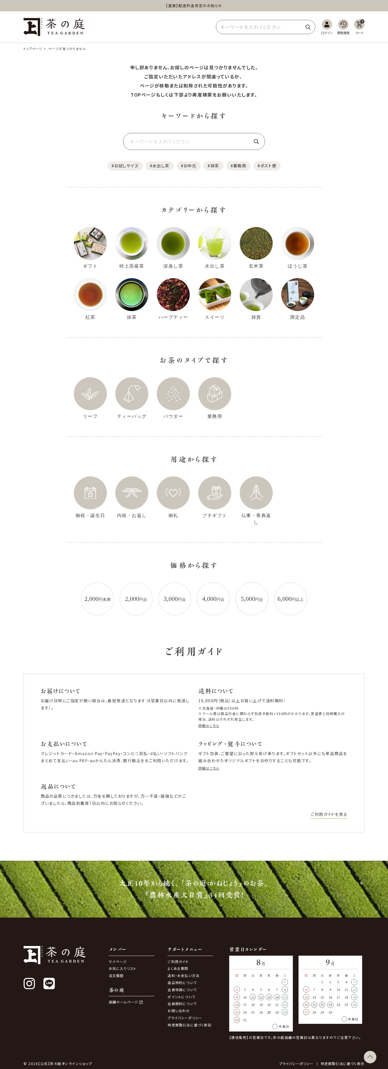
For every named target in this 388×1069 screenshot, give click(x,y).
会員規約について (182, 1003)
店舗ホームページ (123, 1002)
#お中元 (189, 165)
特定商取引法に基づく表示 (342, 1063)
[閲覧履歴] (343, 27)
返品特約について (182, 982)
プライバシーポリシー (185, 1017)
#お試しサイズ (125, 165)
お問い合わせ (179, 1010)
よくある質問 (178, 968)
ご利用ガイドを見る (329, 814)
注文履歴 (116, 975)
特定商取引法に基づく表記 (189, 1024)
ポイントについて (181, 996)
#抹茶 (213, 165)
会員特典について (182, 989)
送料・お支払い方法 (183, 975)
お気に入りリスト (123, 968)
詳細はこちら (208, 725)
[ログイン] (327, 27)
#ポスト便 (267, 165)
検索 (308, 27)
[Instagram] (29, 983)
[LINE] (49, 983)
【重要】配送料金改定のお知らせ (194, 5)
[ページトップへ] (370, 1057)
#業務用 (239, 165)
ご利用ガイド (178, 961)
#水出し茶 (160, 165)
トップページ (33, 48)
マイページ (118, 961)
